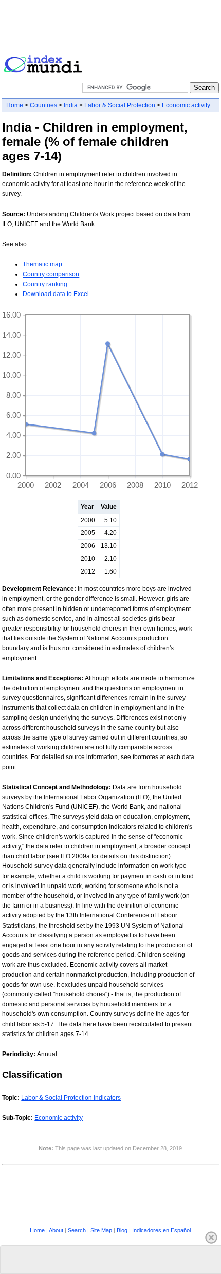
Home (14, 105)
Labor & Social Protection (119, 105)
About (56, 1230)
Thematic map (42, 264)
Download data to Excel (56, 294)
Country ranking (45, 284)
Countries (43, 105)
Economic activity (186, 105)
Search (77, 1230)
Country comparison (51, 274)
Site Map (101, 1230)
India (71, 105)
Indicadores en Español (161, 1230)
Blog (122, 1230)
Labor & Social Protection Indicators (71, 1097)
